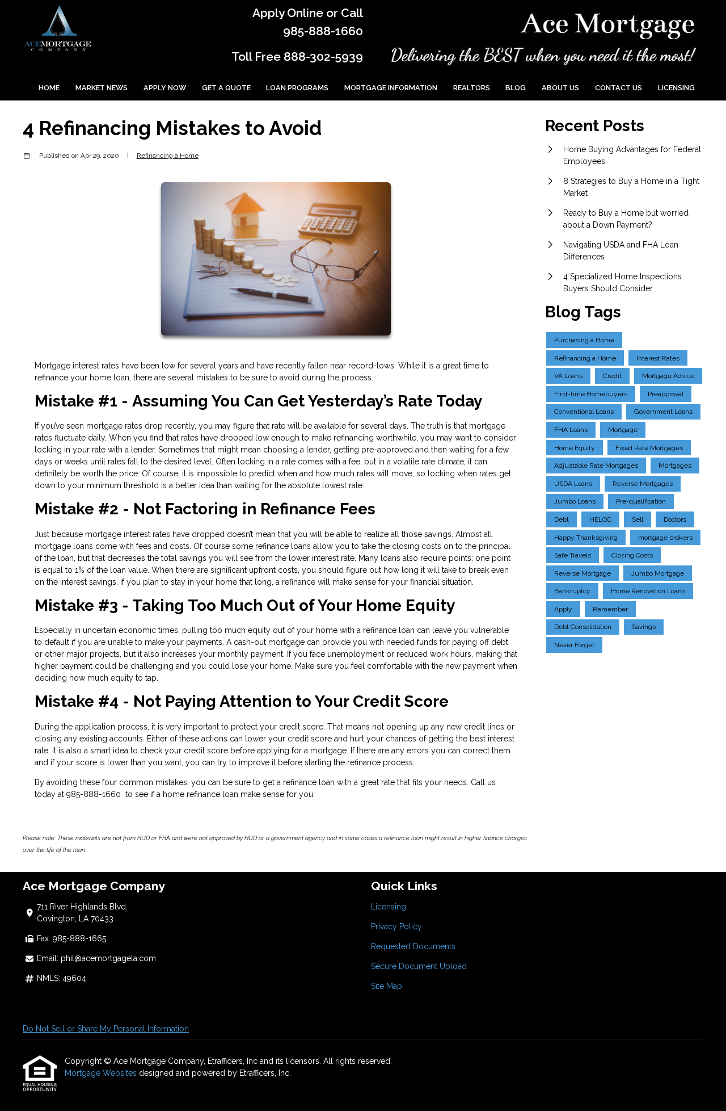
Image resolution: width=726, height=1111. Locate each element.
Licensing (676, 87)
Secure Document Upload (419, 966)
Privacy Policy (396, 926)
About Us (560, 87)
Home (49, 87)
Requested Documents (413, 946)
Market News (101, 87)
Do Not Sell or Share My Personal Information (106, 1028)
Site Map (386, 986)
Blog (515, 87)
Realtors (471, 87)
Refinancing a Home (168, 156)
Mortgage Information (390, 87)
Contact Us (618, 87)
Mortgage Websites (102, 1073)
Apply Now (164, 87)
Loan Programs (297, 87)
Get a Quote (226, 87)
